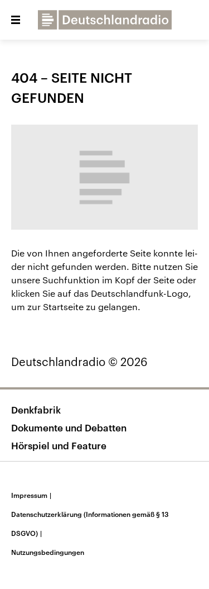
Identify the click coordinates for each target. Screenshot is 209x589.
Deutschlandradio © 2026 (79, 361)
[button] (15, 20)
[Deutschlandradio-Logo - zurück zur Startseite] (105, 20)
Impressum (31, 495)
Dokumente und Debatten (69, 427)
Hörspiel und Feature (58, 445)
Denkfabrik (36, 409)
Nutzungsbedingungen (47, 552)
